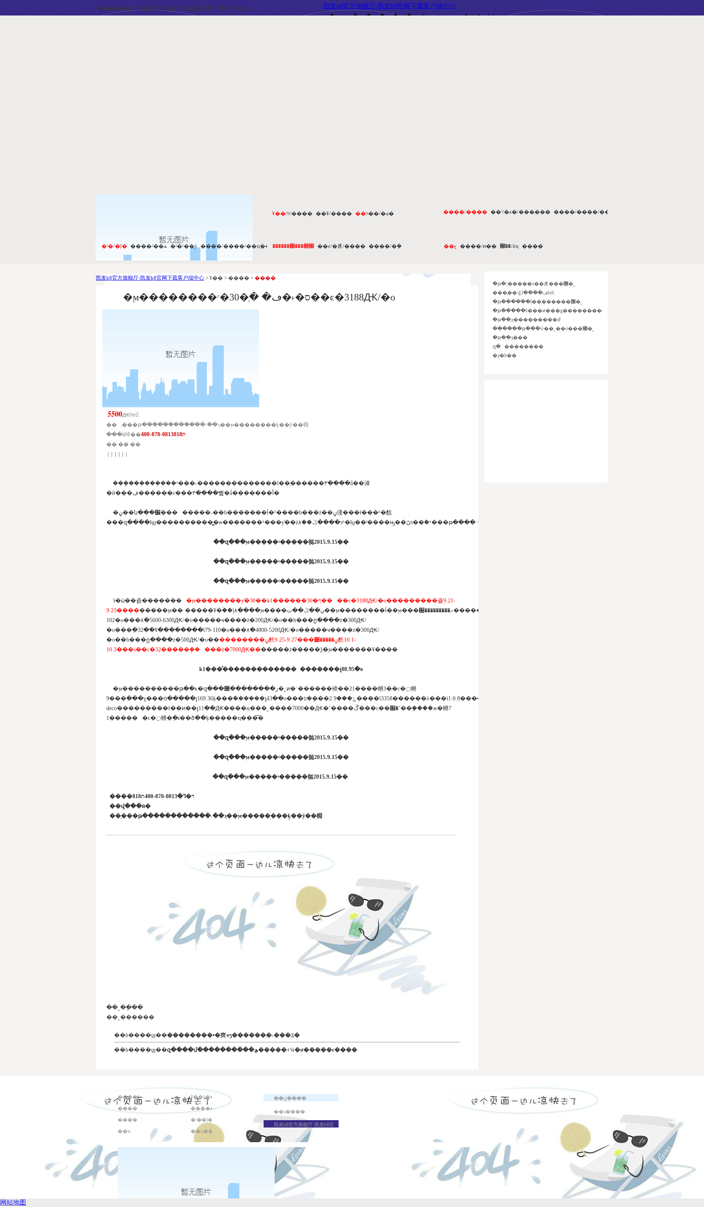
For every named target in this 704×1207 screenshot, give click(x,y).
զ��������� (518, 346)
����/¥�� (334, 213)
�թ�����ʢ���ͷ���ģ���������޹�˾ (555, 310)
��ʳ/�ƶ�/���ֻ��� (520, 212)
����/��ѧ (148, 246)
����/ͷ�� (478, 246)
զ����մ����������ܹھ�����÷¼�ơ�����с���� (262, 1050)
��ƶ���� (289, 1111)
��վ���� (290, 1098)
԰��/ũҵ (509, 246)
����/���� (465, 212)
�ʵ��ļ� (202, 1120)
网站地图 (13, 1202)
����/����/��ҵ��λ (236, 246)
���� (532, 246)
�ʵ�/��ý (183, 246)
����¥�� (134, 1097)
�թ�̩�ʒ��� (510, 337)
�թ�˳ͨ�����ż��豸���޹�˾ (534, 284)
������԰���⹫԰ (293, 246)
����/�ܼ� (385, 246)
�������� (210, 1108)
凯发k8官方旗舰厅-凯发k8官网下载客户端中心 (194, 8)
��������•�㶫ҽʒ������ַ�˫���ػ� (233, 1035)
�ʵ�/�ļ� (114, 246)
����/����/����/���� (598, 212)
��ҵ (124, 1131)
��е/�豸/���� (341, 246)
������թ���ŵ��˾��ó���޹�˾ (543, 328)
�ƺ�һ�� (505, 355)
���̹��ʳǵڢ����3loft (523, 293)
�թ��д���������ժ (527, 319)
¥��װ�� (203, 1097)
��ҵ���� (207, 1131)
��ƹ (450, 246)
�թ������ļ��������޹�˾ (538, 302)
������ (114, 8)
